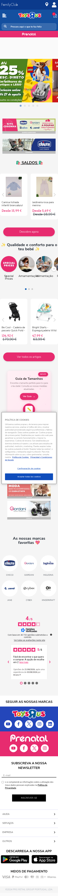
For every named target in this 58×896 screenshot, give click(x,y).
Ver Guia (27, 396)
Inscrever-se (29, 797)
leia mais (23, 662)
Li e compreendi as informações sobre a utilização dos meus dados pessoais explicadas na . (29, 785)
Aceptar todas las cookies (29, 476)
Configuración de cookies (29, 468)
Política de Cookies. (20, 457)
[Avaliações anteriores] (8, 662)
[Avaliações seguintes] (50, 662)
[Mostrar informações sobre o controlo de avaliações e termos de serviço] (51, 634)
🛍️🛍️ (29, 162)
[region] (29, 448)
